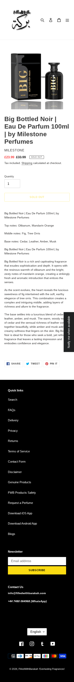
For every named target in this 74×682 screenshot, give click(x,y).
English (35, 631)
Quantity (9, 176)
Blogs (11, 534)
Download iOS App (20, 513)
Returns (13, 441)
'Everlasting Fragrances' (52, 669)
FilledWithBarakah (28, 669)
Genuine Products (19, 482)
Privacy (13, 430)
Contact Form (17, 461)
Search (12, 399)
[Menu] (67, 20)
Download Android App (22, 523)
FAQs (11, 410)
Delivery (13, 420)
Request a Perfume (20, 502)
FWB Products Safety (22, 492)
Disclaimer (15, 472)
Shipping (27, 163)
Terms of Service (19, 451)
